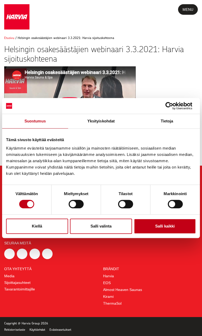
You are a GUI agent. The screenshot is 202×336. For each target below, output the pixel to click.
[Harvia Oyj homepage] (16, 16)
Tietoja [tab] (167, 121)
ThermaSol (112, 303)
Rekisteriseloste (14, 330)
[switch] (76, 204)
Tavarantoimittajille (19, 289)
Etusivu (9, 38)
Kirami (108, 296)
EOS (107, 283)
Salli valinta (101, 226)
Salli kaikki (165, 226)
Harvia (108, 276)
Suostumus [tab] (35, 121)
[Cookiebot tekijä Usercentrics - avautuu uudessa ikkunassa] (173, 106)
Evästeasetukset (60, 330)
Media (9, 276)
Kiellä (37, 226)
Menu (188, 9)
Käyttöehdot (37, 330)
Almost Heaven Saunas (122, 290)
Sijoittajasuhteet (17, 282)
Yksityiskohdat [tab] (101, 121)
